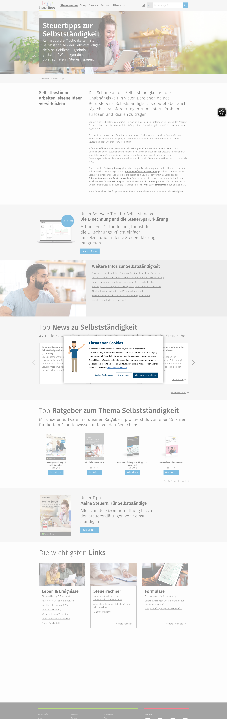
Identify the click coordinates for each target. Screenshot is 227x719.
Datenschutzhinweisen (117, 368)
